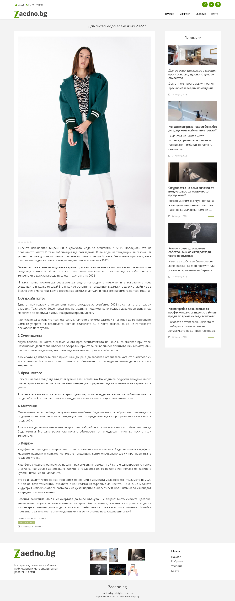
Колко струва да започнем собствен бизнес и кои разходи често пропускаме (189, 252)
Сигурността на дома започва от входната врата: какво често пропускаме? (191, 191)
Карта (214, 14)
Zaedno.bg (117, 586)
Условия (201, 14)
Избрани (185, 14)
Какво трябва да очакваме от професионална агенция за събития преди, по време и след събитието (192, 312)
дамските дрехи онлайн (126, 286)
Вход (21, 4)
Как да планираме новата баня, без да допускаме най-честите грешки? (192, 128)
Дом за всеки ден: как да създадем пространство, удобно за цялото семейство (192, 74)
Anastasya (26, 526)
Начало (169, 14)
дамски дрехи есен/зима (32, 518)
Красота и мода (26, 522)
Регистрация (35, 4)
